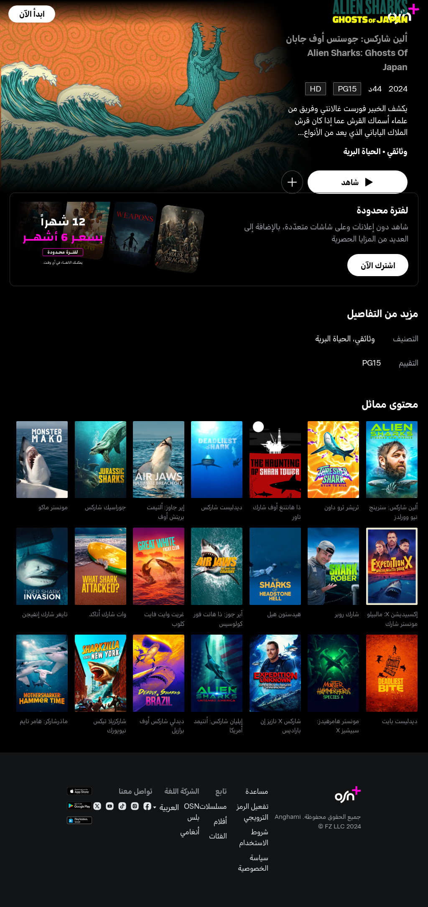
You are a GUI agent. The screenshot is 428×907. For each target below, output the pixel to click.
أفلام (220, 821)
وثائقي (397, 151)
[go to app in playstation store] (79, 820)
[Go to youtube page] (109, 808)
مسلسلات (213, 806)
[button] (31, 14)
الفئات (218, 836)
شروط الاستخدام (253, 837)
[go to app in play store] (79, 805)
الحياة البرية (362, 151)
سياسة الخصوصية (253, 863)
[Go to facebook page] (147, 808)
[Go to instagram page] (135, 808)
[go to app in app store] (79, 791)
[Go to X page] (97, 808)
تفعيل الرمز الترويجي (252, 811)
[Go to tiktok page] (122, 808)
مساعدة (256, 791)
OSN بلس (191, 811)
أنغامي (189, 831)
